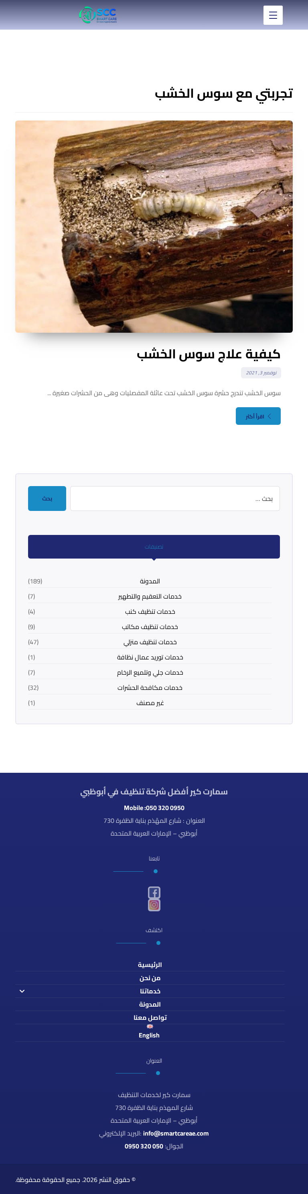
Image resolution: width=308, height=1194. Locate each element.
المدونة (150, 581)
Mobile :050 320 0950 (154, 808)
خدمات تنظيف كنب (150, 611)
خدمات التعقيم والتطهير (150, 596)
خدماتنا (150, 991)
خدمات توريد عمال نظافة (150, 657)
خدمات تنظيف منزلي (150, 642)
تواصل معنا (150, 1017)
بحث (47, 498)
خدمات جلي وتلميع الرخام (150, 672)
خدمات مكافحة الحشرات (150, 687)
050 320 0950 (144, 1146)
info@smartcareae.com (176, 1133)
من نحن (150, 978)
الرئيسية (150, 965)
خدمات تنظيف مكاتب (150, 627)
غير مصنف (150, 703)
